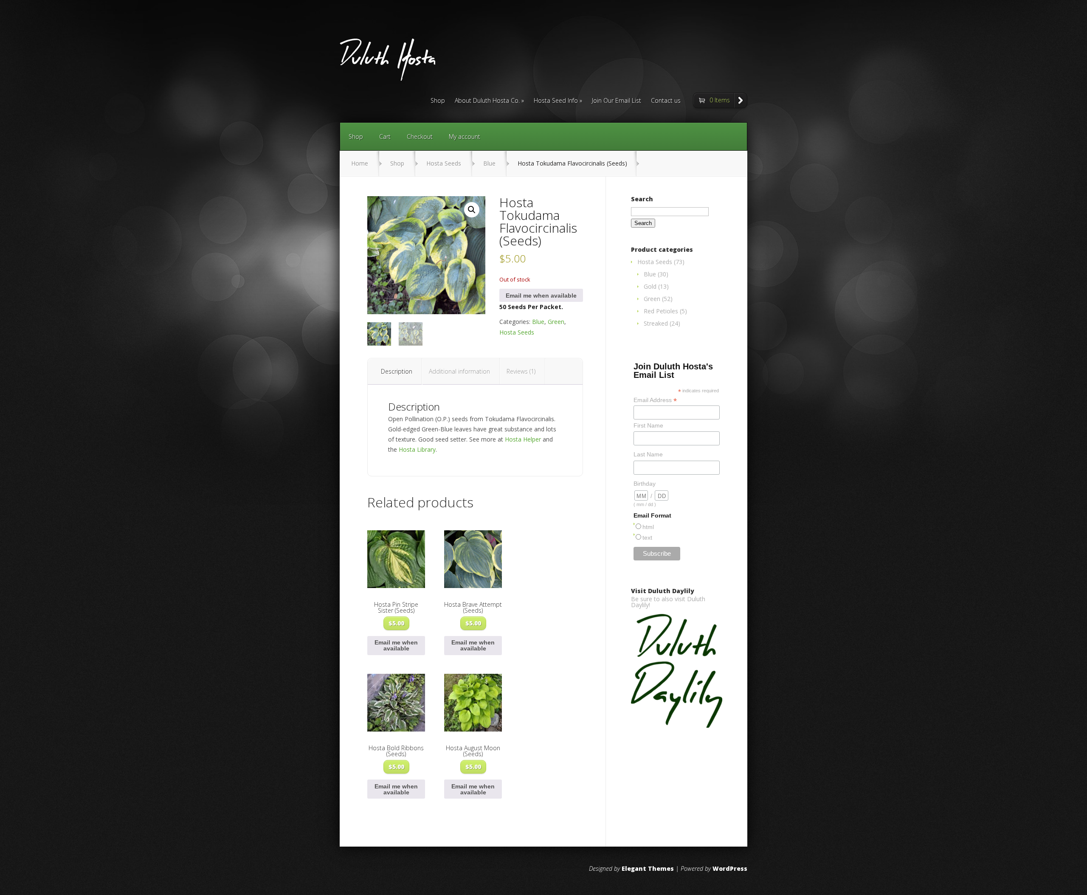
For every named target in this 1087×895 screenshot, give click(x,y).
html (648, 526)
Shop (438, 101)
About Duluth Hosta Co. (487, 101)
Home (359, 163)
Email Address (655, 400)
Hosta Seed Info (556, 101)
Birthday (645, 483)
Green (556, 322)
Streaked (656, 323)
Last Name (648, 454)
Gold (650, 286)
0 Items (720, 100)
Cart (385, 136)
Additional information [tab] (459, 371)
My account (464, 136)
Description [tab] (396, 371)
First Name (648, 425)
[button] (471, 209)
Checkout (420, 136)
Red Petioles (661, 311)
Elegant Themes (648, 868)
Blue (489, 163)
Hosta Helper (523, 439)
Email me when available (541, 295)
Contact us (666, 101)
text (647, 537)
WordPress (729, 868)
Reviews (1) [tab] (521, 371)
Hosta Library (417, 449)
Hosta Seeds (443, 163)
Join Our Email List (616, 101)
